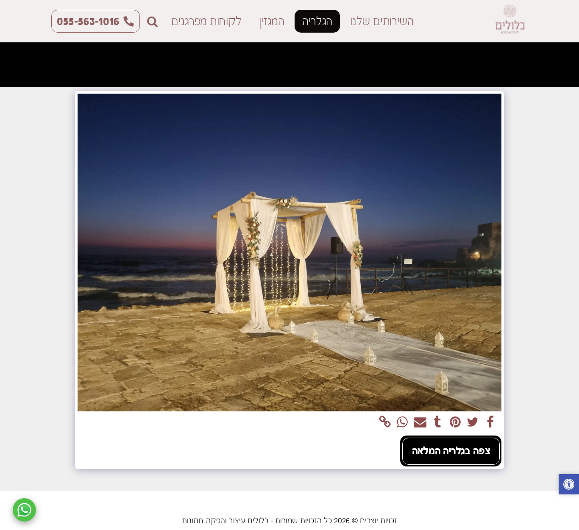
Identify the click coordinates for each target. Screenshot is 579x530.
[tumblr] (437, 422)
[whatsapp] (402, 422)
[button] (152, 21)
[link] (385, 422)
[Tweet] (472, 422)
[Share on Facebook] (490, 422)
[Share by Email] (420, 422)
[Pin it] (455, 422)
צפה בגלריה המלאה (451, 450)
